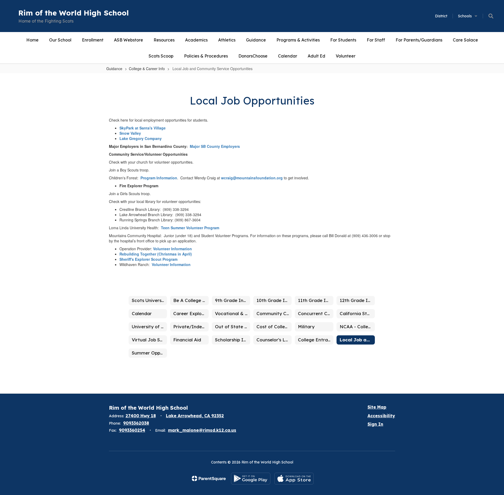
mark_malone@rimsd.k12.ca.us (202, 430)
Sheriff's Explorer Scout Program (148, 259)
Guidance (114, 68)
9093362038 (136, 423)
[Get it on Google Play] (250, 478)
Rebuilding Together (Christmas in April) (155, 254)
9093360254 (132, 430)
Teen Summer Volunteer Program (190, 227)
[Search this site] (491, 16)
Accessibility (381, 415)
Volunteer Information (172, 248)
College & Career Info (147, 68)
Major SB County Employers (215, 146)
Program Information (158, 177)
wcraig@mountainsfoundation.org (252, 177)
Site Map (377, 407)
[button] (467, 16)
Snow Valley (130, 133)
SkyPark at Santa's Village (142, 128)
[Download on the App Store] (294, 478)
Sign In (375, 424)
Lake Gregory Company (140, 138)
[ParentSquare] (209, 478)
